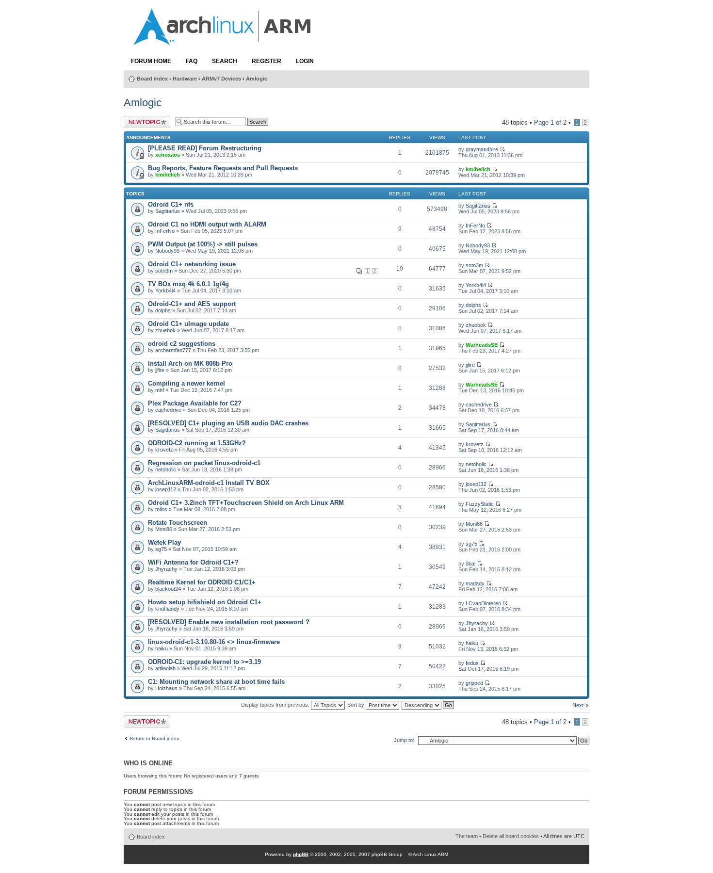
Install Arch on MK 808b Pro (190, 363)
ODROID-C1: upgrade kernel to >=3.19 (204, 661)
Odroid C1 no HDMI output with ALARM (207, 224)
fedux (472, 663)
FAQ (191, 61)
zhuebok (165, 330)
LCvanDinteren (483, 603)
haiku (161, 648)
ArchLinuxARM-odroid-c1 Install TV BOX (209, 482)
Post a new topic (139, 122)
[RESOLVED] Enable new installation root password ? (228, 622)
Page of (550, 122)
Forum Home (151, 61)
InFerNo (165, 231)
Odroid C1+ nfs (171, 204)
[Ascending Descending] (428, 705)
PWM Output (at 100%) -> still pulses (203, 244)
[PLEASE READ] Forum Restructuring (204, 148)
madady (475, 583)
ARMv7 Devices (221, 78)
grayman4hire (482, 149)
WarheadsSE (482, 345)
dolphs (163, 310)
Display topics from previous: (276, 705)
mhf (159, 390)
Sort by (356, 705)
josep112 (165, 489)
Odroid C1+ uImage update (188, 323)
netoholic (165, 469)
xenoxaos (167, 155)
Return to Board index (154, 738)
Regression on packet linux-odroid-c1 (204, 463)
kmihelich (167, 175)
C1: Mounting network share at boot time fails (216, 681)
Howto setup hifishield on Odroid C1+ (204, 602)
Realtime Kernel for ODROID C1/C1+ (202, 582)
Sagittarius (167, 211)
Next (577, 705)
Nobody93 (167, 251)
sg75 (161, 549)
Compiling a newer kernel (186, 383)
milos (161, 509)
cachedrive (168, 410)
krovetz (164, 450)
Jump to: (404, 740)
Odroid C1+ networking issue (192, 264)
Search (224, 61)
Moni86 (163, 529)
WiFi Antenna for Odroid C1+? (193, 562)
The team (466, 836)
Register (266, 61)
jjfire (159, 370)
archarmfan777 (173, 350)
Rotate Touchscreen (177, 522)
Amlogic (256, 78)
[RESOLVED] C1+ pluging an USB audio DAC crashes (228, 423)
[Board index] (223, 40)
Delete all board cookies (511, 836)
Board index (152, 78)
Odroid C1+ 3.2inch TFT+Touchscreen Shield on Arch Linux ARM (246, 502)
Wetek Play (164, 542)
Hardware (185, 78)
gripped (474, 683)
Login (305, 61)
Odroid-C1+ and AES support (192, 303)
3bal (470, 563)
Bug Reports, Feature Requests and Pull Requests (223, 168)
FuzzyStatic (480, 504)
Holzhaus (166, 688)
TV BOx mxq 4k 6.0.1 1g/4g (188, 284)
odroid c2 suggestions (181, 343)
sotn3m (164, 271)
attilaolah (165, 668)
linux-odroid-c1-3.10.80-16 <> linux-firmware (214, 642)
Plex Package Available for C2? (195, 403)
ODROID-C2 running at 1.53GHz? (197, 443)
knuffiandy (167, 609)
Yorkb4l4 (165, 290)
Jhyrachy (166, 569)
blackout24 (168, 589)
